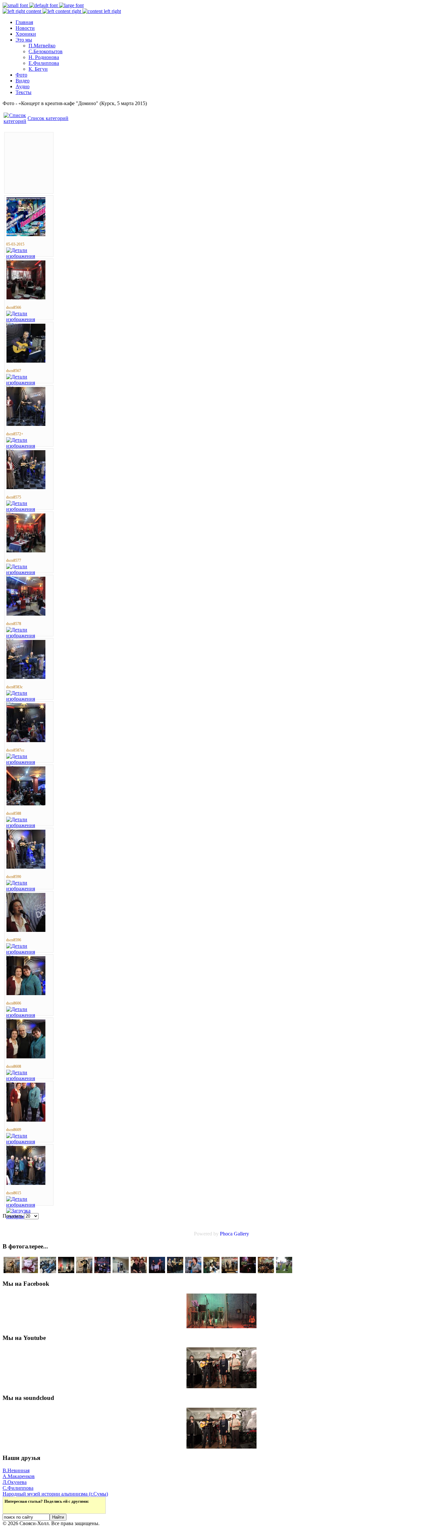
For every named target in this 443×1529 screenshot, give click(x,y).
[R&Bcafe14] (102, 1271)
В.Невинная (16, 1470)
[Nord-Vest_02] (284, 1271)
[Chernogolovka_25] (230, 1271)
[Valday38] (121, 1271)
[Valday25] (48, 1271)
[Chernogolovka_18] (12, 1271)
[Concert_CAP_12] (175, 1271)
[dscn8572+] (25, 424)
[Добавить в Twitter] (10, 1508)
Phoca (226, 1233)
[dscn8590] (25, 867)
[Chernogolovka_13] (193, 1271)
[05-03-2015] (25, 234)
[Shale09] (266, 1271)
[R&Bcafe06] (248, 1271)
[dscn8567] (25, 361)
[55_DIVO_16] (157, 1271)
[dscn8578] (25, 614)
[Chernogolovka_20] (84, 1271)
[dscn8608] (25, 1056)
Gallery (241, 1233)
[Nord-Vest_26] (66, 1271)
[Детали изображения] (29, 256)
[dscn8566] (25, 297)
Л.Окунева (15, 1482)
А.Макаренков (19, 1476)
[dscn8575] (25, 487)
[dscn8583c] (25, 677)
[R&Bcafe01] (139, 1271)
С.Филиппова (18, 1488)
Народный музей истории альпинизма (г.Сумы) (55, 1494)
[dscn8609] (25, 1120)
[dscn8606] (25, 993)
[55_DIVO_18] (211, 1271)
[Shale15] (30, 1271)
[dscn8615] (25, 1183)
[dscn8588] (25, 803)
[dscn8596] (25, 930)
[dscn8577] (25, 550)
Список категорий (48, 118)
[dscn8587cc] (25, 740)
